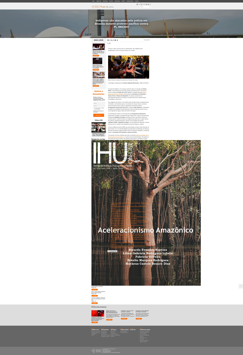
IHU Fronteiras (103, 333)
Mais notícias (113, 331)
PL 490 (110, 186)
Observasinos (103, 331)
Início (93, 1)
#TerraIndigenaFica (121, 161)
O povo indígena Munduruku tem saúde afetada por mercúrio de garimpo (128, 235)
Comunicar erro (112, 251)
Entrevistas (113, 332)
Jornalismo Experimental (115, 335)
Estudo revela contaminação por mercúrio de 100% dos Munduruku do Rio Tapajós (130, 233)
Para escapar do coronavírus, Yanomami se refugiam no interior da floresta (128, 220)
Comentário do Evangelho (144, 331)
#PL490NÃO (130, 161)
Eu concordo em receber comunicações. (99, 109)
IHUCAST (112, 336)
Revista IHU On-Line (124, 332)
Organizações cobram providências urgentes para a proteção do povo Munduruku (130, 228)
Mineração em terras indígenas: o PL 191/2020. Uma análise (125, 209)
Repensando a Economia (105, 335)
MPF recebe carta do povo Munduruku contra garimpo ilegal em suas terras (128, 237)
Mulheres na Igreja (143, 341)
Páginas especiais (114, 333)
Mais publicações (123, 331)
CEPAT (92, 335)
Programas (105, 1)
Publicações (117, 1)
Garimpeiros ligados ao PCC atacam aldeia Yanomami (123, 215)
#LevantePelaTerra (112, 161)
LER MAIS (96, 55)
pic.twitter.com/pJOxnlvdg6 (128, 163)
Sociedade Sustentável (105, 336)
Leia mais (94, 289)
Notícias (111, 1)
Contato (136, 1)
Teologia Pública (104, 332)
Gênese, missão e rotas (95, 331)
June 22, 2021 (122, 165)
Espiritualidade (130, 1)
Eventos (123, 1)
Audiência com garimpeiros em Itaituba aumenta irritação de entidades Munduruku (130, 245)
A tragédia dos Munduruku (117, 247)
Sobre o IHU (98, 1)
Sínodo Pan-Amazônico (144, 340)
